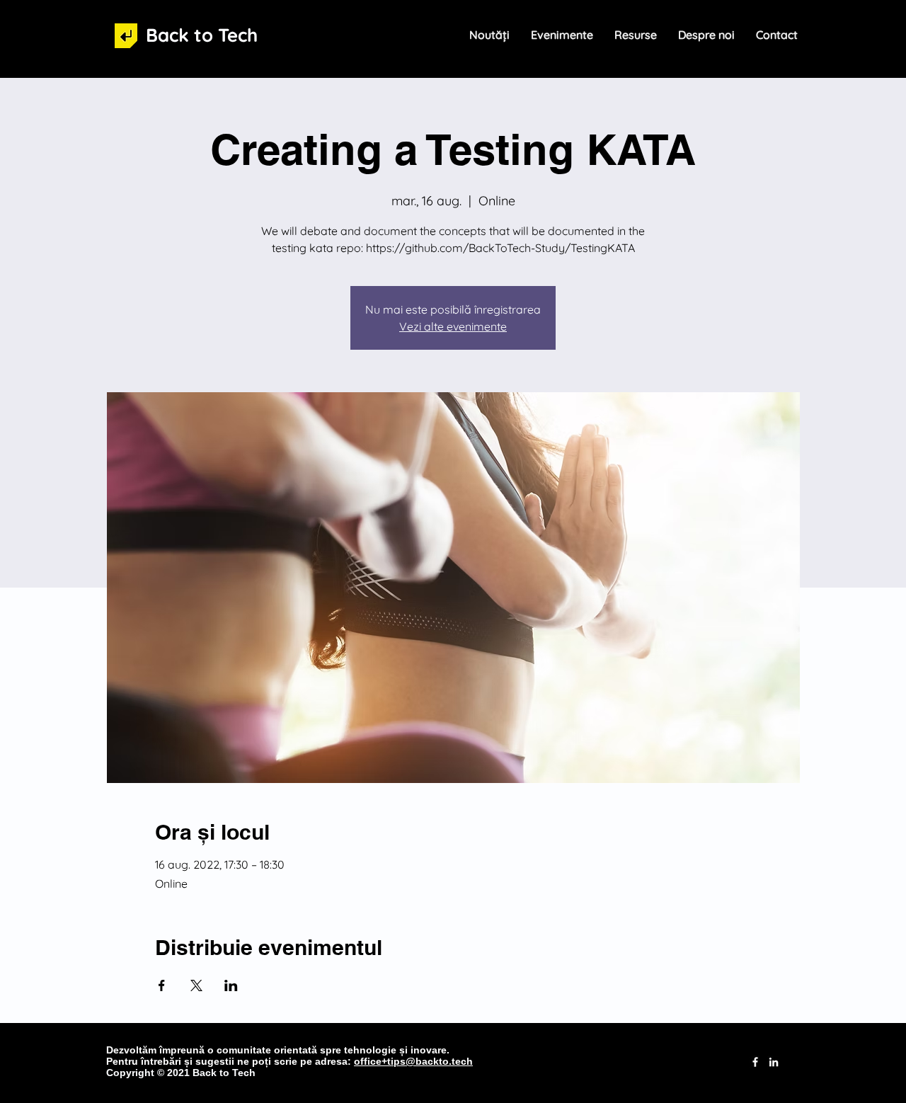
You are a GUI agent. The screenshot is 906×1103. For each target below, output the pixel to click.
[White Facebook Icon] (755, 1062)
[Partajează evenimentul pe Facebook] (161, 985)
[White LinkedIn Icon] (773, 1062)
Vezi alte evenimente (453, 326)
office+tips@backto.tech (413, 1061)
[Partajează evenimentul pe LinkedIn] (231, 985)
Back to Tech (202, 35)
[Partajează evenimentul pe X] (196, 985)
